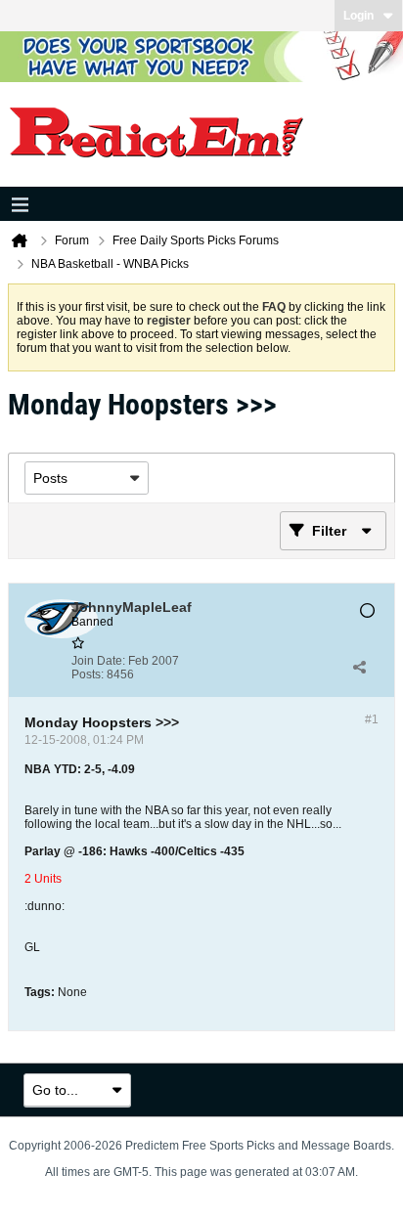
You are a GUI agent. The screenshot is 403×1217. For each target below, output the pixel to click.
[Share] (359, 667)
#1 (372, 719)
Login (358, 15)
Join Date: (98, 661)
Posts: (87, 674)
